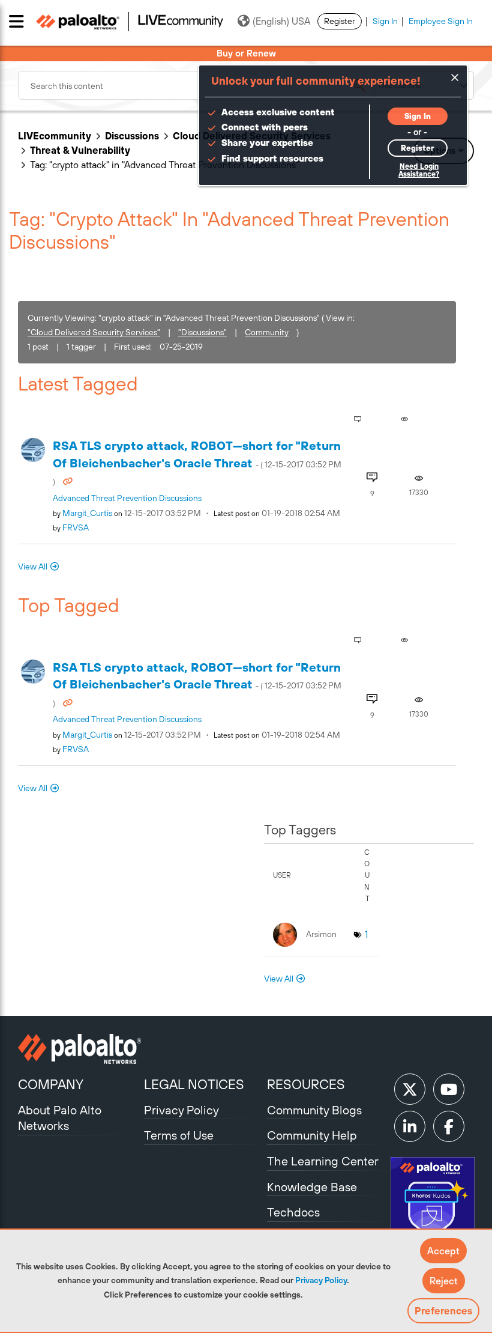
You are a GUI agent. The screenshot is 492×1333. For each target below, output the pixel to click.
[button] (443, 1250)
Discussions (132, 135)
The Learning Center (323, 1161)
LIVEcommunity (54, 135)
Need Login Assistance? (418, 170)
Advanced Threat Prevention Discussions (127, 498)
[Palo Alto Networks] (79, 1049)
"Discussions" (202, 332)
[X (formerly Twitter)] (409, 1089)
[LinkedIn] (409, 1126)
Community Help (312, 1135)
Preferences (443, 1310)
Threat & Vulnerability (80, 150)
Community (267, 332)
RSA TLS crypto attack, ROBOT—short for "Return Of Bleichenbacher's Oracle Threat (197, 462)
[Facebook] (448, 1126)
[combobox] (195, 85)
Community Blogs (314, 1110)
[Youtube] (448, 1089)
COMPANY (50, 1084)
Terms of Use (179, 1135)
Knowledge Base (312, 1187)
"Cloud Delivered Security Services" (94, 332)
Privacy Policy (321, 1280)
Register (339, 21)
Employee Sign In (441, 21)
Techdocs (293, 1212)
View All (32, 566)
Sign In (385, 21)
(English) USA (281, 21)
